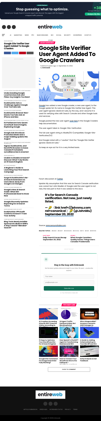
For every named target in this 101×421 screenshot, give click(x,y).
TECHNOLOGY (7, 143)
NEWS (27, 35)
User (87, 231)
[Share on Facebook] (7, 53)
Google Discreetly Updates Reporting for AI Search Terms (16, 204)
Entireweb (46, 68)
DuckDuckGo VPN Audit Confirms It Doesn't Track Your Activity (15, 214)
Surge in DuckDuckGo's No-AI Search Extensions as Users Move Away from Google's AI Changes (16, 181)
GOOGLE (6, 90)
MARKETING (18, 35)
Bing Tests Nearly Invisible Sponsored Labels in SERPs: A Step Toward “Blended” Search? (16, 225)
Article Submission (30, 409)
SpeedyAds (43, 409)
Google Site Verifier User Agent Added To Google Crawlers (16, 46)
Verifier (93, 231)
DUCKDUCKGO (17, 100)
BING (14, 120)
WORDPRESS (77, 35)
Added (54, 231)
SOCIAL (58, 35)
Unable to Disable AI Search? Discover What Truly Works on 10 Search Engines (17, 160)
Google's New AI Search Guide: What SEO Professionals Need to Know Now (16, 193)
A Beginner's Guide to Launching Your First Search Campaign (16, 170)
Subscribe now (69, 288)
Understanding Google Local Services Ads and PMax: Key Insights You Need (16, 95)
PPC (32, 35)
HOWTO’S (87, 35)
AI (10, 35)
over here (74, 121)
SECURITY (67, 35)
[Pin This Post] (22, 53)
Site (82, 231)
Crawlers (68, 231)
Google (42, 105)
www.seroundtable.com (56, 225)
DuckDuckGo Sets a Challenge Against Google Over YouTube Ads (16, 105)
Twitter (60, 179)
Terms (75, 409)
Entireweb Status (56, 409)
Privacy (68, 409)
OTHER (50, 40)
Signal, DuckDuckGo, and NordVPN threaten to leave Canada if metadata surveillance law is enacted (16, 149)
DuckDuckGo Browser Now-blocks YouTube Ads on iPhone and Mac (16, 115)
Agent (60, 231)
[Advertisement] (19, 73)
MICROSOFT (11, 219)
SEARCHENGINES (42, 35)
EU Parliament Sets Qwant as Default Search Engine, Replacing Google (15, 125)
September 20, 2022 (59, 214)
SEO (52, 35)
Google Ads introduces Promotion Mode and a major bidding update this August (16, 136)
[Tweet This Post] (15, 53)
